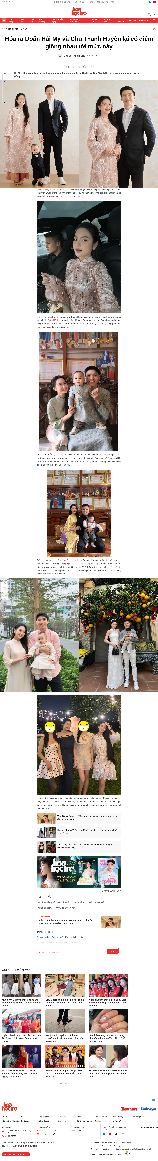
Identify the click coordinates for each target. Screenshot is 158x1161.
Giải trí (32, 20)
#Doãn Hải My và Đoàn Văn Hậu (54, 902)
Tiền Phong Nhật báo (83, 2)
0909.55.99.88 (45, 1131)
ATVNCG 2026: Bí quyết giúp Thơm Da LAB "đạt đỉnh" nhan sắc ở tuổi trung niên (64, 1074)
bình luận (90, 66)
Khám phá (22, 20)
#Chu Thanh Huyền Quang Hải (89, 902)
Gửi (112, 951)
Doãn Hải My (54, 320)
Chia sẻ (5, 81)
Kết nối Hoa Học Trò (84, 1121)
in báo (84, 66)
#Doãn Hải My (45, 908)
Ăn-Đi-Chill (94, 20)
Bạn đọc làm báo (16, 1154)
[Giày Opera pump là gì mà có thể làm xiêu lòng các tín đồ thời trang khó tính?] (65, 985)
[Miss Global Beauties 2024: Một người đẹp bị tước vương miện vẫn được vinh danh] (46, 818)
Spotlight (132, 20)
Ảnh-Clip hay (107, 20)
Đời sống (11, 20)
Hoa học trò (10, 1107)
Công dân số (44, 1121)
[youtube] (154, 2)
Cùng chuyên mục (16, 969)
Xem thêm (154, 20)
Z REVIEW (121, 20)
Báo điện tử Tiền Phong (79, 11)
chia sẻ (67, 66)
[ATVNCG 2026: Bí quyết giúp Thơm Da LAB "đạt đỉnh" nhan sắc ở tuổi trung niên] (65, 1056)
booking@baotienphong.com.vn (52, 1134)
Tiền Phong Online (61, 2)
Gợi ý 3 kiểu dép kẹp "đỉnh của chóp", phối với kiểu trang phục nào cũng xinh (64, 1038)
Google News (154, 29)
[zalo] (124, 1134)
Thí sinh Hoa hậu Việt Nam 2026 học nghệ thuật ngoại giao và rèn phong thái (108, 1074)
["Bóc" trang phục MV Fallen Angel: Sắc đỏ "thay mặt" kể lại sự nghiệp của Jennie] (21, 1056)
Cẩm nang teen (138, 1117)
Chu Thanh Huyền (70, 560)
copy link (79, 66)
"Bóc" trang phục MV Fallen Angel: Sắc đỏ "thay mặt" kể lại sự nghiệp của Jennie (20, 1074)
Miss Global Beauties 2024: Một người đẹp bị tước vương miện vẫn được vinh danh (87, 817)
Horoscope (144, 20)
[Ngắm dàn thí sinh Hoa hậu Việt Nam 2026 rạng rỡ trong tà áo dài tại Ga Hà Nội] (21, 1021)
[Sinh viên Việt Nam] (148, 1109)
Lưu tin (5, 88)
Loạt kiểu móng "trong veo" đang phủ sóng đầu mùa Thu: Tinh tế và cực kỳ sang (107, 1038)
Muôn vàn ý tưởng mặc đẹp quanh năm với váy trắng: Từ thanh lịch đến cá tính (21, 1003)
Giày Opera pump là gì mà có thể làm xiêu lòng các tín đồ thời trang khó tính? (64, 1003)
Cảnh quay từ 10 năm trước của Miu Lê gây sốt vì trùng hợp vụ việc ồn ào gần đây (87, 846)
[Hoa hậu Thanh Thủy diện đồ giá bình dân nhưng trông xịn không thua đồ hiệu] (46, 832)
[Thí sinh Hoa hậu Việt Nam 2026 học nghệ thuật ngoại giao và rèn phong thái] (108, 1056)
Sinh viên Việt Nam (105, 2)
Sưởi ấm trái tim (101, 1117)
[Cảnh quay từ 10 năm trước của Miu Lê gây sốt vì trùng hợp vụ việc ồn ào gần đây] (46, 847)
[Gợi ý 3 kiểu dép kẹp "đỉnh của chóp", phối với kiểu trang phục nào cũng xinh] (65, 1021)
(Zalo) (54, 1131)
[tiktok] (117, 1133)
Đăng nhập (42, 937)
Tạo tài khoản (58, 937)
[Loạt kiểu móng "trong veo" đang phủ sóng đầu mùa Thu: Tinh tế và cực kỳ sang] (108, 1021)
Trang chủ (4, 20)
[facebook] (150, 2)
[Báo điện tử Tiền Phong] (129, 1109)
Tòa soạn (6, 1127)
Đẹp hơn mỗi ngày (57, 20)
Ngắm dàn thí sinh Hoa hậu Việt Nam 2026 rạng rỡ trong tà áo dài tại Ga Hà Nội (21, 1038)
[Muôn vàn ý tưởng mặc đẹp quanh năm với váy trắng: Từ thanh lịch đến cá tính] (21, 985)
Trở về (5, 102)
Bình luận (5, 95)
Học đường (42, 20)
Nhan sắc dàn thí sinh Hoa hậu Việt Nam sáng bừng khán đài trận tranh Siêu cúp (107, 1003)
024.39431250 (10, 1136)
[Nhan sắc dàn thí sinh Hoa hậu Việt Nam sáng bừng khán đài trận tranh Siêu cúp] (108, 985)
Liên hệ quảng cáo (46, 1127)
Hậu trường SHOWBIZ (75, 20)
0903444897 (77, 1131)
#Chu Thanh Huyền (65, 908)
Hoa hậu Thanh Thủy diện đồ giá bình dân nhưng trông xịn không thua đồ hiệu (88, 832)
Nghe (5, 74)
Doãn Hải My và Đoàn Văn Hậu (51, 189)
